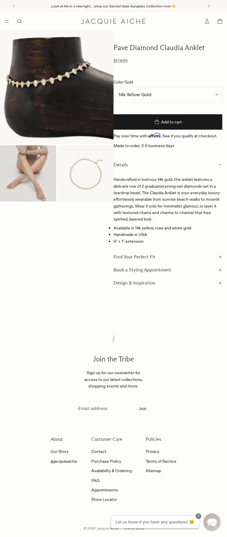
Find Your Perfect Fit (134, 257)
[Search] (19, 21)
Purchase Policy (106, 461)
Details (121, 165)
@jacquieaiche (64, 461)
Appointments (104, 490)
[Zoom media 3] (86, 173)
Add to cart (171, 122)
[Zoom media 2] (28, 173)
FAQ (95, 480)
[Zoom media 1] (57, 87)
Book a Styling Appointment (142, 270)
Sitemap (153, 470)
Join (143, 408)
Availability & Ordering (111, 470)
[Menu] (7, 21)
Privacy (152, 451)
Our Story (60, 451)
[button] (211, 521)
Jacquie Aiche (107, 528)
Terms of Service (161, 461)
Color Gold (123, 82)
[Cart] (219, 21)
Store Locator (104, 499)
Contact (98, 451)
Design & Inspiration (134, 283)
